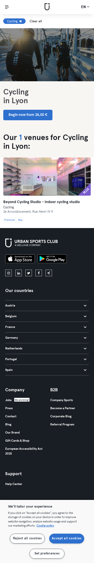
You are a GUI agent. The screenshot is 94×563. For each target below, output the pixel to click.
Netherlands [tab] (13, 348)
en (84, 7)
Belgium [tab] (11, 316)
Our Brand (12, 432)
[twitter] (28, 273)
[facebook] (38, 273)
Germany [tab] (11, 337)
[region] (47, 531)
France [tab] (10, 327)
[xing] (48, 273)
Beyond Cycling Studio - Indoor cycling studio (41, 202)
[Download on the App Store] (20, 259)
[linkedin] (18, 273)
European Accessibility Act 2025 (23, 451)
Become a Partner (62, 408)
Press (9, 408)
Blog (8, 424)
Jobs (8, 400)
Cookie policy (45, 525)
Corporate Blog (60, 416)
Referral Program (62, 424)
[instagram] (8, 273)
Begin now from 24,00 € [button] (28, 115)
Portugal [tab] (11, 359)
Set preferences (47, 553)
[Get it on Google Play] (52, 259)
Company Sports (61, 400)
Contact (10, 416)
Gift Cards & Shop (17, 440)
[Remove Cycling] (20, 21)
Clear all (36, 21)
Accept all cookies (66, 538)
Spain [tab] (9, 370)
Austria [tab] (10, 305)
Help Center (13, 484)
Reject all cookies (27, 538)
